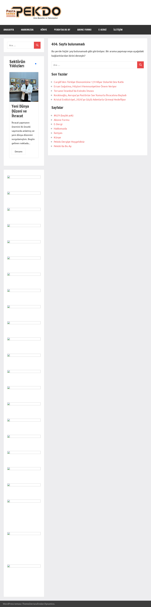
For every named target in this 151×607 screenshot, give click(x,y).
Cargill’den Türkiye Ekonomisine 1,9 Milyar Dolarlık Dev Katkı (89, 81)
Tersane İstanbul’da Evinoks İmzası (74, 90)
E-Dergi (102, 29)
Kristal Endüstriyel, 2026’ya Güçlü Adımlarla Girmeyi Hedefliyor (90, 99)
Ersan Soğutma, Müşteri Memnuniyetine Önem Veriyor (85, 86)
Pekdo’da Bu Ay (62, 29)
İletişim (118, 29)
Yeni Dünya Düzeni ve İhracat (20, 111)
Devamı (18, 151)
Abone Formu (84, 29)
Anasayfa (9, 29)
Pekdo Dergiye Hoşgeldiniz (69, 141)
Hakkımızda (27, 29)
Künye (44, 29)
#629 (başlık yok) (63, 115)
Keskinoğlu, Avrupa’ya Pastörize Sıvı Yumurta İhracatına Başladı (90, 95)
